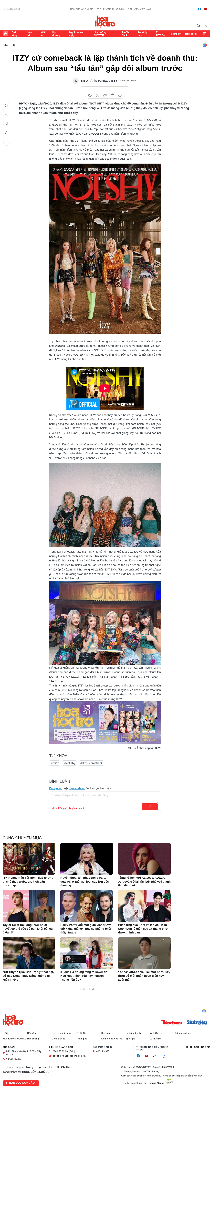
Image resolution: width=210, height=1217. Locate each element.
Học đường (56, 34)
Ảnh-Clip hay (142, 34)
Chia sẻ (6, 114)
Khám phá (29, 34)
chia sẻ (90, 95)
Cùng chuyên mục (22, 838)
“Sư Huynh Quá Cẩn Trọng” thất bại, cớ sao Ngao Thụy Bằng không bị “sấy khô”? (28, 975)
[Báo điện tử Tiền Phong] (171, 1023)
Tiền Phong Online (81, 9)
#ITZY (55, 763)
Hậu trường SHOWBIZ (100, 34)
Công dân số (58, 1038)
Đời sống (15, 34)
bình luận (120, 95)
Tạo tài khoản (77, 788)
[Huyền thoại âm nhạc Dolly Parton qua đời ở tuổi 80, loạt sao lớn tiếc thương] (86, 859)
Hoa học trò (13, 1019)
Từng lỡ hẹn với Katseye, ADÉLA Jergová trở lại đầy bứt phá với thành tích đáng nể (144, 881)
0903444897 (102, 1051)
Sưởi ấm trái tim (134, 1033)
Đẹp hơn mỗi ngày (76, 34)
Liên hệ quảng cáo (61, 1047)
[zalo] (165, 1056)
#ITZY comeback (91, 763)
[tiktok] (156, 1056)
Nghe (6, 105)
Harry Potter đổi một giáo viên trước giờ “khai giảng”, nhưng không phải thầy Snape (85, 928)
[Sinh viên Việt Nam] (197, 1023)
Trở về (6, 142)
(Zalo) (72, 1051)
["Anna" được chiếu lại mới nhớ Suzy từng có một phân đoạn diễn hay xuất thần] (144, 953)
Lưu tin (6, 123)
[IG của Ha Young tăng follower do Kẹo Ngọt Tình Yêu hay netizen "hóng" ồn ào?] (86, 953)
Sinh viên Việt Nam (139, 9)
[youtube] (205, 9)
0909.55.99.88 (60, 1051)
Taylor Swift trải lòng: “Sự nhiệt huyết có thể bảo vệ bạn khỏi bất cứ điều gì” (28, 928)
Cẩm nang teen (183, 1033)
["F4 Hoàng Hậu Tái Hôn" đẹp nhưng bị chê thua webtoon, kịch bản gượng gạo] (29, 859)
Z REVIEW (160, 34)
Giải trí (43, 34)
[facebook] (199, 9)
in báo (112, 95)
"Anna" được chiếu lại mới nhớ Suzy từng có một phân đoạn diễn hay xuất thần (144, 975)
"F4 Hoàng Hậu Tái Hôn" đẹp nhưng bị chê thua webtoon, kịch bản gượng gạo (28, 881)
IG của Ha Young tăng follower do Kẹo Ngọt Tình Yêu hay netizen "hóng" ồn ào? (83, 975)
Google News (204, 45)
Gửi (150, 806)
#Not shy (69, 763)
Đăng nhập (55, 788)
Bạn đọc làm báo (22, 1082)
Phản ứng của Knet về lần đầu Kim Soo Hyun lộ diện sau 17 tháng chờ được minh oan (143, 928)
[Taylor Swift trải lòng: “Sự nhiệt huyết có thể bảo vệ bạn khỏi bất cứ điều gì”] (29, 906)
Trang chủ (5, 33)
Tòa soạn (9, 1047)
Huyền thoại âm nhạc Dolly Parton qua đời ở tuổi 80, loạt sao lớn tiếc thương (84, 881)
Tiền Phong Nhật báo (110, 9)
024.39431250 (13, 1058)
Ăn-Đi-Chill (125, 34)
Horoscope (191, 33)
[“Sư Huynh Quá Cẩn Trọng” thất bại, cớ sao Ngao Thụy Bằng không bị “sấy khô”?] (29, 953)
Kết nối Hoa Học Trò (111, 1038)
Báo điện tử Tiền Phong (105, 21)
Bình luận (6, 133)
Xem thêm (204, 33)
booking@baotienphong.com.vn (69, 1055)
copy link (105, 95)
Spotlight (176, 33)
